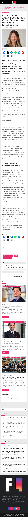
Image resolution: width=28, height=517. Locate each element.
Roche (15, 127)
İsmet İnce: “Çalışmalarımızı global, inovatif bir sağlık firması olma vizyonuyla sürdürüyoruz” (13, 342)
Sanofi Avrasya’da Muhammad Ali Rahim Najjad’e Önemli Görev (14, 436)
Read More (5, 316)
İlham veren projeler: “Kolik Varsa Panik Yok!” (12, 463)
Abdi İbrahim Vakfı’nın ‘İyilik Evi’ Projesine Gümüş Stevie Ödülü (14, 427)
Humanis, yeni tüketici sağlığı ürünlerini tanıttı (12, 445)
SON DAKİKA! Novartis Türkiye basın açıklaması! (13, 451)
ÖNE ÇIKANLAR (18, 286)
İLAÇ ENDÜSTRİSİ (6, 12)
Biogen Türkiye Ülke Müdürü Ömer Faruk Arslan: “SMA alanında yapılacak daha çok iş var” (14, 432)
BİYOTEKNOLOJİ (6, 286)
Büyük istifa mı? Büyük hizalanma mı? (10, 457)
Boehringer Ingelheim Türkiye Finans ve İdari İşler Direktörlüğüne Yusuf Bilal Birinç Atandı (14, 418)
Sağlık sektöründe (6, 78)
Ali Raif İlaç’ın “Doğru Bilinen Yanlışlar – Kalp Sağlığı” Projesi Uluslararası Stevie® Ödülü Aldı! (14, 423)
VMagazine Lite (20, 515)
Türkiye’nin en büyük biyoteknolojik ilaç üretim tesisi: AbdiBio (12, 307)
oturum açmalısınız (17, 398)
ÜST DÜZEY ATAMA (7, 258)
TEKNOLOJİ (17, 357)
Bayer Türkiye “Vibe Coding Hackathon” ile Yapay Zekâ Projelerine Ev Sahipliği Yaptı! (13, 378)
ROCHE (16, 255)
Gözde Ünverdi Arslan (8, 255)
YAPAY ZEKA (22, 357)
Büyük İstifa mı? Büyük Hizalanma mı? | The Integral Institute (13, 458)
